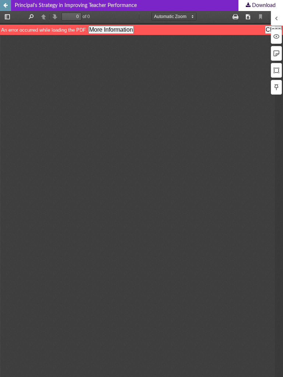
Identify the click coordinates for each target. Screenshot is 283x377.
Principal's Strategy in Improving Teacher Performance (76, 5)
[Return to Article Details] (5, 5)
